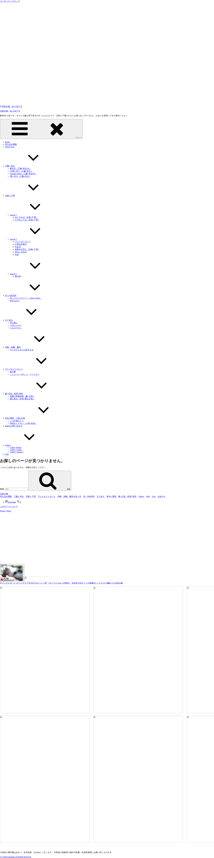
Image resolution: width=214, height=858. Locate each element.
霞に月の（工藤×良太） (20, 176)
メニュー (78, 137)
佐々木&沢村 (10, 296)
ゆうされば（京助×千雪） (26, 217)
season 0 (13, 274)
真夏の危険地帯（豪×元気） (22, 396)
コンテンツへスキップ (10, 1)
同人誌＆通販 (11, 144)
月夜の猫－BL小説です (10, 111)
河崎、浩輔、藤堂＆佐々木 (69, 496)
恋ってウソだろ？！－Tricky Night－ (26, 298)
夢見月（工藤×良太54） (20, 168)
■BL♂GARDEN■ (115, 583)
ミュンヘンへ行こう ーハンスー (25, 374)
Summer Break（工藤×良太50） (23, 174)
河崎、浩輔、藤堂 (13, 347)
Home (7, 142)
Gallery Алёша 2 (16, 452)
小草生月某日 (21, 244)
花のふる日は (21, 252)
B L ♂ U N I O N (100, 583)
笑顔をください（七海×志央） (23, 423)
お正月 (18, 247)
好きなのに (15, 301)
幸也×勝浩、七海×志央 (15, 418)
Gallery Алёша (16, 450)
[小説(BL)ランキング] (12, 581)
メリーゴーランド (23, 242)
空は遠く (14, 323)
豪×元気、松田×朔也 (14, 394)
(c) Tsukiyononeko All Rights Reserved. (15, 857)
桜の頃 (18, 276)
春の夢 (13, 372)
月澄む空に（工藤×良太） (21, 171)
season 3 (13, 215)
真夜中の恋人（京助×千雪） (27, 249)
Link (7, 454)
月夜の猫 (4, 494)
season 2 (13, 239)
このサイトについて (9, 506)
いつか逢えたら (17, 421)
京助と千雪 (10, 196)
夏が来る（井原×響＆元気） (22, 399)
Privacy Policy (5, 511)
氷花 (17, 255)
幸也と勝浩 (111, 496)
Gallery (8, 445)
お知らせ (161, 496)
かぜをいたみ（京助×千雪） (27, 220)
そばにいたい (16, 325)
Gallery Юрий (15, 447)
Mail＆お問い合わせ (13, 426)
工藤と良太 (10, 166)
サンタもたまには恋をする (22, 350)
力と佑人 (9, 320)
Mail (148, 496)
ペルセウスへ (16, 328)
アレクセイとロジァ (14, 369)
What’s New (10, 147)
